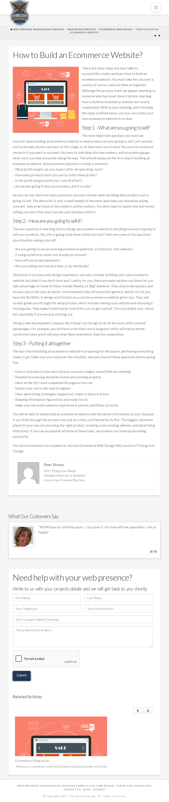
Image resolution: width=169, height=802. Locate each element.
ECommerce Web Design (116, 29)
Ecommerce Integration (32, 761)
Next (155, 551)
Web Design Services (82, 29)
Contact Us (72, 789)
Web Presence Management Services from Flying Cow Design (66, 785)
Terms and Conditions (134, 785)
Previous (151, 551)
